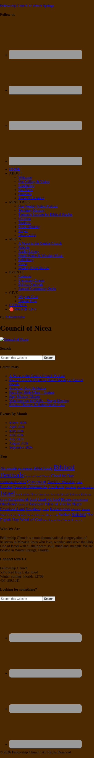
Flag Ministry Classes (24, 396)
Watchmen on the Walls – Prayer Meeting (39, 400)
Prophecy (34, 508)
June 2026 (16, 435)
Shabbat (22, 515)
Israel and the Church (27, 494)
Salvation (76, 509)
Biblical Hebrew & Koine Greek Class (37, 405)
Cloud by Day (62, 475)
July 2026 (16, 439)
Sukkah (64, 514)
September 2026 (21, 447)
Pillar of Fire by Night (62, 504)
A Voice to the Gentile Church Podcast (37, 376)
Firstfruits (56, 487)
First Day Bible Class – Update (31, 392)
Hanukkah (70, 487)
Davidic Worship (61, 481)
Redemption (60, 508)
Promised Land (12, 508)
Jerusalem (44, 494)
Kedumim (75, 494)
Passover (36, 504)
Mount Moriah (80, 499)
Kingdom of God (22, 499)
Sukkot (79, 514)
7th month (8, 468)
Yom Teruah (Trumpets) (69, 520)
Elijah (79, 482)
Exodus (6, 487)
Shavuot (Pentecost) (47, 515)
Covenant (36, 481)
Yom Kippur (49, 520)
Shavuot (31, 515)
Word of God (31, 519)
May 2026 (16, 431)
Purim (45, 509)
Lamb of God (48, 499)
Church (46, 476)
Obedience (9, 504)
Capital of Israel (32, 476)
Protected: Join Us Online (27, 388)
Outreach (23, 504)
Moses (66, 499)
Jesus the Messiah (59, 494)
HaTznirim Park (85, 487)
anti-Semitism (25, 468)
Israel (7, 493)
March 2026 (18, 423)
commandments (13, 481)
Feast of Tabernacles (30, 487)
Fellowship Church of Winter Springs (27, 6)
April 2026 (17, 427)
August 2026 (18, 443)
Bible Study (43, 468)
